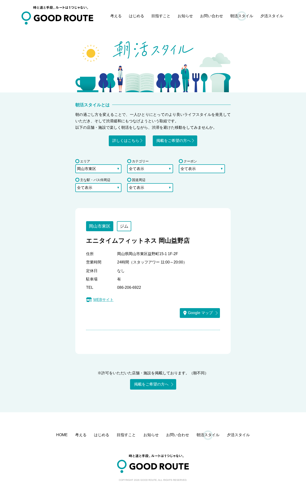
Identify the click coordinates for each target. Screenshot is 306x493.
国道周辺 (138, 180)
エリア (85, 161)
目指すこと (160, 16)
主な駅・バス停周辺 (95, 180)
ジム (124, 226)
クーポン (190, 161)
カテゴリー (140, 161)
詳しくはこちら (125, 141)
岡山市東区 (99, 226)
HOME (62, 435)
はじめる (136, 16)
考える (116, 16)
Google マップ (200, 313)
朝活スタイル (241, 16)
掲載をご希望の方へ (173, 141)
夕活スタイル (271, 16)
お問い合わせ (211, 16)
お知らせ (185, 16)
